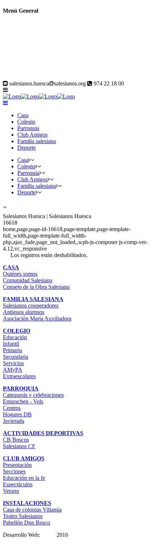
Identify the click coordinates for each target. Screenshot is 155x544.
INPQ (48, 535)
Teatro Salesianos (23, 516)
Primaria (12, 350)
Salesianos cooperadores (30, 305)
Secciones (14, 471)
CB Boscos (16, 440)
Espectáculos (17, 484)
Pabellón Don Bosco (26, 522)
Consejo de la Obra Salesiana (36, 287)
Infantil (11, 344)
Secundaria (15, 357)
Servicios (13, 363)
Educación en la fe (24, 478)
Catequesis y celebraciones (33, 395)
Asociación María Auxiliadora (37, 318)
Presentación (17, 465)
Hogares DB (17, 414)
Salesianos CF (19, 446)
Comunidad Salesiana (27, 280)
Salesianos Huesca (24, 77)
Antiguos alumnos (23, 312)
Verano (11, 491)
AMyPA (12, 370)
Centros (12, 408)
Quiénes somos (20, 274)
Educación (15, 337)
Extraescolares (19, 376)
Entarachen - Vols (23, 401)
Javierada (13, 421)
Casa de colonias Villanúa (32, 510)
